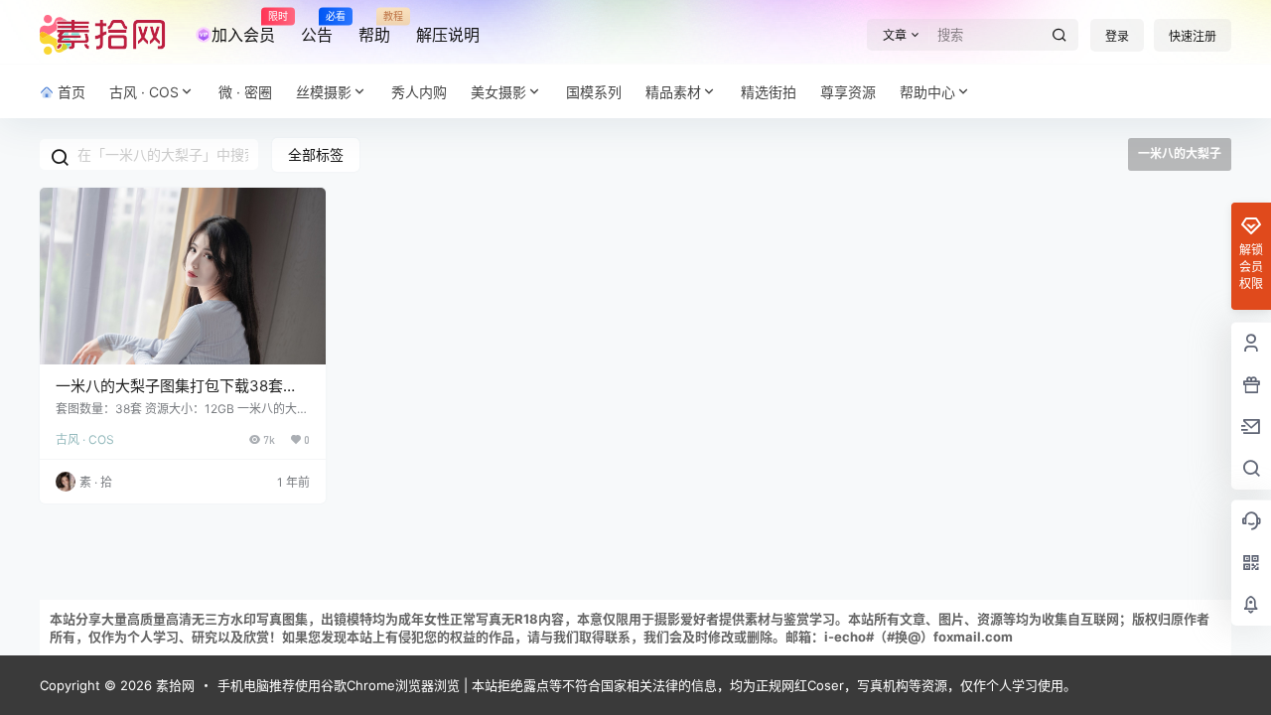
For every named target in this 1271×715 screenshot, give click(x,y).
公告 (317, 28)
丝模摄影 (324, 91)
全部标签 (316, 154)
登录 (1117, 36)
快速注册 (1192, 36)
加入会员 (243, 28)
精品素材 (673, 91)
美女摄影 (498, 91)
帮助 (374, 28)
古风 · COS (144, 91)
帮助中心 (927, 91)
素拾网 (173, 685)
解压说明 (448, 35)
